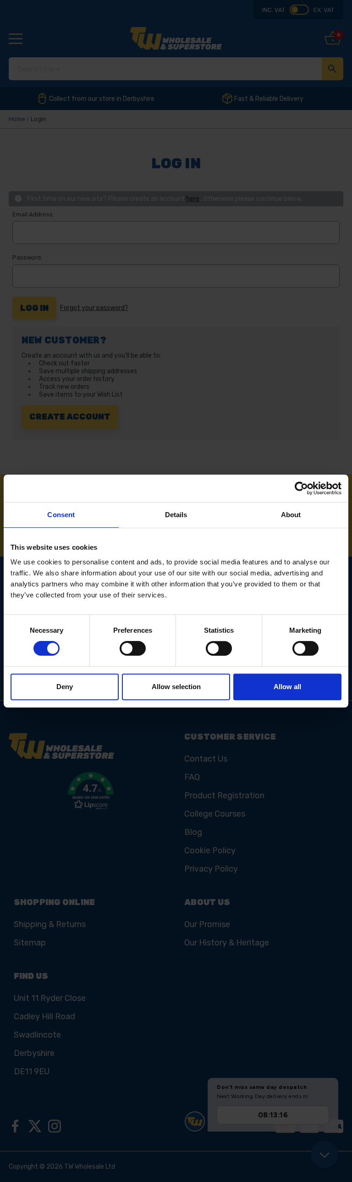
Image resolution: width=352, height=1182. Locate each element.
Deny (64, 686)
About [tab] (291, 515)
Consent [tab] (61, 515)
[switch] (133, 648)
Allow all (287, 686)
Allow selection (176, 686)
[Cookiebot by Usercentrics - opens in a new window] (301, 488)
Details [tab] (176, 515)
